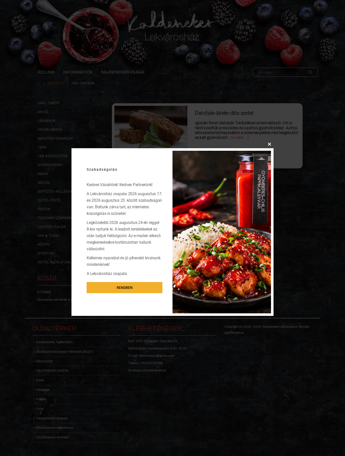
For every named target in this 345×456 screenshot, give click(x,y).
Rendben (125, 288)
